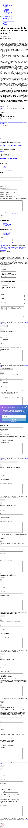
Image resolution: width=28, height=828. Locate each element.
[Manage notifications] (3, 825)
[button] (14, 408)
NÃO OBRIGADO (14, 421)
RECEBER (14, 419)
